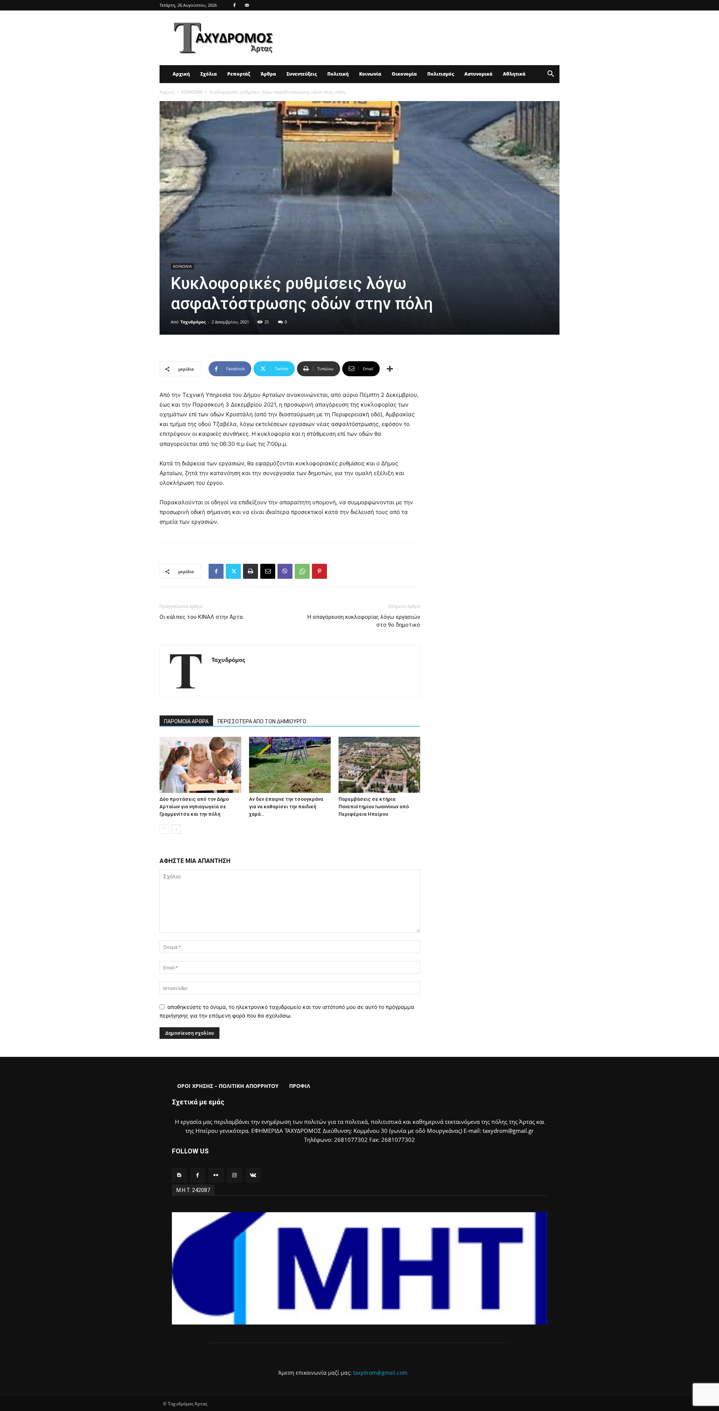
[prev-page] (164, 829)
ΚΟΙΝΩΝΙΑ (192, 92)
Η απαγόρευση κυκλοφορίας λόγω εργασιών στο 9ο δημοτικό (363, 621)
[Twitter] (233, 571)
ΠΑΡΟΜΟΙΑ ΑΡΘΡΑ (186, 721)
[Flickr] (216, 1175)
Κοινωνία (370, 74)
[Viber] (284, 571)
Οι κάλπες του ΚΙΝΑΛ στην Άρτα (201, 617)
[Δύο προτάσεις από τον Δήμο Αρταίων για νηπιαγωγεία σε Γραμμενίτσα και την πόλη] (200, 765)
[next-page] (176, 829)
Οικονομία (404, 74)
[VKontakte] (253, 1175)
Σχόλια (208, 74)
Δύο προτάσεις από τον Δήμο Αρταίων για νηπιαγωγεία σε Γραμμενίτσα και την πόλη (194, 806)
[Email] (267, 571)
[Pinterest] (319, 571)
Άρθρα (268, 74)
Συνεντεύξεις (301, 74)
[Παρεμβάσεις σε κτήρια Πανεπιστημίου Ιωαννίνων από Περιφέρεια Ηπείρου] (379, 765)
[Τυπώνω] (250, 571)
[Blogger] (179, 1175)
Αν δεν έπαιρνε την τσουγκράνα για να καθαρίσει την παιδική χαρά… (286, 806)
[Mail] (246, 5)
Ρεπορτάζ (238, 74)
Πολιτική (338, 74)
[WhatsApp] (302, 571)
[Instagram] (234, 1175)
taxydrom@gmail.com (380, 1372)
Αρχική (181, 74)
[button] (550, 74)
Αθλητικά (514, 74)
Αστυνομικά (478, 74)
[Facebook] (234, 5)
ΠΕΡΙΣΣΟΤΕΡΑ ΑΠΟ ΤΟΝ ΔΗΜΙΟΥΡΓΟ (262, 721)
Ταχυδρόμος (193, 322)
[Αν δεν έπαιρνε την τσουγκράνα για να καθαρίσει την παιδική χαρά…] (290, 765)
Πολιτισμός (440, 74)
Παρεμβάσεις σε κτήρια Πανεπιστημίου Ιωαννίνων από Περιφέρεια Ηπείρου (374, 806)
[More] (390, 368)
